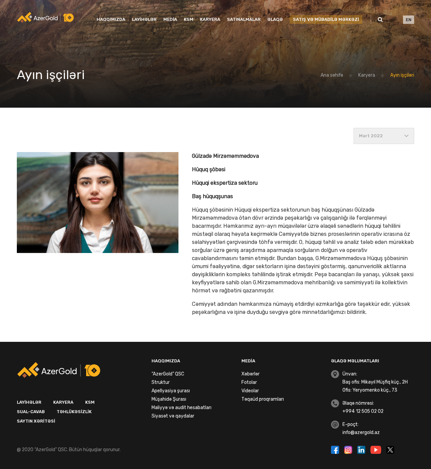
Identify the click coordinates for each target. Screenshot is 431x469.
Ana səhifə (332, 75)
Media (170, 19)
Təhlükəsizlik (74, 411)
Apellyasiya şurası (171, 391)
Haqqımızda (111, 19)
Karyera (210, 19)
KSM (188, 19)
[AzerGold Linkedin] (362, 449)
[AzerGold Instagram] (349, 449)
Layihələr (144, 19)
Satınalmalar (244, 19)
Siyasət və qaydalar (173, 416)
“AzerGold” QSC (168, 374)
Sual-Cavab (31, 411)
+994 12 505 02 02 (363, 411)
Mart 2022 (371, 135)
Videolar (250, 391)
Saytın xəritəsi (36, 421)
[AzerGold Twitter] (390, 449)
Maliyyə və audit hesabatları (181, 407)
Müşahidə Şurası (169, 399)
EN (408, 19)
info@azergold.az (361, 432)
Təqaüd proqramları (262, 399)
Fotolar (249, 382)
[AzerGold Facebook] (336, 449)
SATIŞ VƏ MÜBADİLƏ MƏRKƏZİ (326, 19)
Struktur (161, 382)
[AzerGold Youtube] (376, 449)
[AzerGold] (45, 17)
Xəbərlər (250, 374)
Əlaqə (275, 19)
